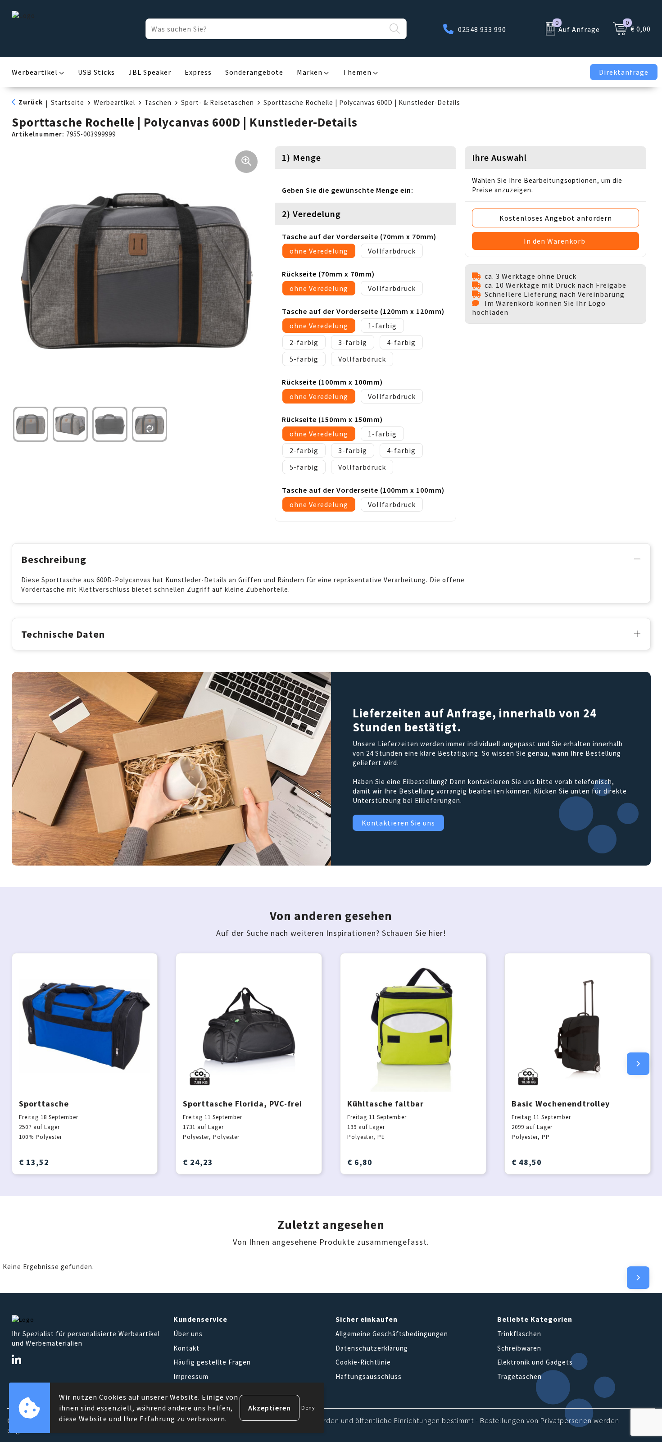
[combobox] (266, 29)
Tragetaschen (519, 1376)
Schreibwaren (519, 1348)
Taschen (158, 102)
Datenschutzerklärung (372, 1348)
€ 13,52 (34, 1162)
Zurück (30, 102)
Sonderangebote (254, 72)
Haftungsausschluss (369, 1376)
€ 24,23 (198, 1162)
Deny (308, 1407)
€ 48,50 (527, 1162)
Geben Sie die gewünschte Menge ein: (347, 190)
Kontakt (186, 1348)
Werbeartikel (35, 72)
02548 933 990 (482, 29)
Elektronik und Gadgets (535, 1362)
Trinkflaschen (519, 1333)
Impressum (191, 1376)
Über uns (188, 1333)
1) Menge (301, 157)
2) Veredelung (311, 213)
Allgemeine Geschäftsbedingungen (392, 1333)
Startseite (67, 102)
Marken (309, 72)
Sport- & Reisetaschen (217, 102)
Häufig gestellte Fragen (212, 1362)
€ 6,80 (359, 1162)
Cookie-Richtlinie (363, 1362)
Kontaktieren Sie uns (398, 822)
